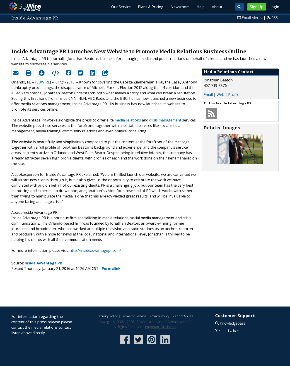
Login (274, 6)
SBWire (25, 6)
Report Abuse (183, 316)
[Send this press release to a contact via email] (16, 73)
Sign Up (256, 6)
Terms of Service (133, 316)
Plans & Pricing (150, 6)
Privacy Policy (159, 316)
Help (201, 6)
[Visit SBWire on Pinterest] (151, 344)
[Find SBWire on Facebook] (125, 344)
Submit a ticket (230, 330)
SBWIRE (43, 82)
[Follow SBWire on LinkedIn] (165, 344)
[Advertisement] (145, 33)
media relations (128, 120)
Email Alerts (252, 17)
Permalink (111, 268)
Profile (233, 94)
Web (220, 94)
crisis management (165, 120)
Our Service (121, 6)
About (217, 6)
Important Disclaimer (160, 327)
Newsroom (180, 6)
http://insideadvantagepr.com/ (95, 250)
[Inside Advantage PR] (240, 162)
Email (208, 94)
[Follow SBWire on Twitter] (138, 344)
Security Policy (107, 316)
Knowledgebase (233, 323)
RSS (274, 17)
